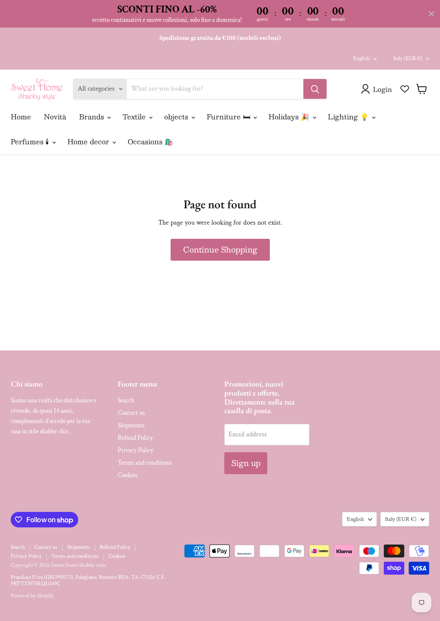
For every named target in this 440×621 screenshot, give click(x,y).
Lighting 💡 (349, 116)
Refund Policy (135, 438)
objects (177, 116)
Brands (92, 116)
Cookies (128, 475)
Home (21, 116)
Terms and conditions (145, 463)
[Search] (315, 89)
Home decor (89, 141)
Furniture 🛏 (229, 116)
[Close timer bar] (431, 13)
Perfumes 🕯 (31, 141)
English (361, 58)
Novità (55, 116)
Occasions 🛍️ (150, 141)
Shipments (131, 425)
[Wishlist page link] (404, 89)
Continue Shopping (220, 249)
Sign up (245, 463)
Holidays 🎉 (290, 116)
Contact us (131, 413)
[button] (378, 89)
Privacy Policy (135, 450)
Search (126, 400)
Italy (407, 58)
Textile (135, 116)
